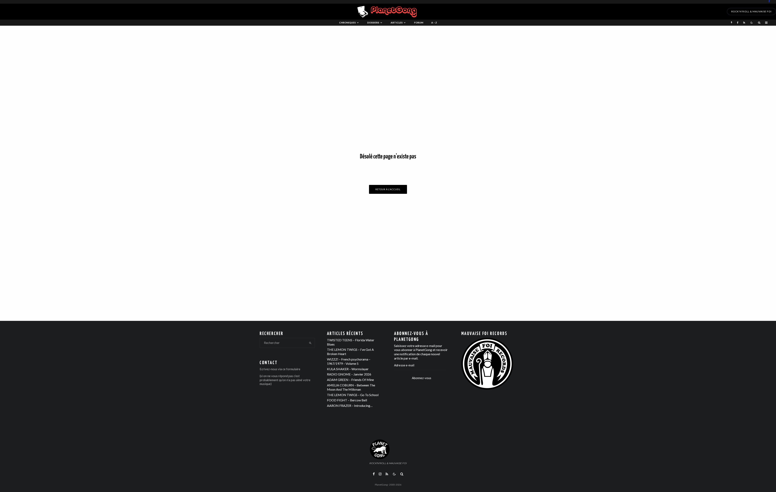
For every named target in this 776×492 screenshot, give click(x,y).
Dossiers (373, 22)
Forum (418, 22)
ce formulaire (291, 369)
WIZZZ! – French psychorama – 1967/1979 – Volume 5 (348, 361)
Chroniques (347, 22)
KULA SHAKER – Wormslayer (348, 369)
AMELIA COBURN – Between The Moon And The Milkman (351, 387)
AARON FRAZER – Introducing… (350, 405)
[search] (310, 343)
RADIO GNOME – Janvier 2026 (349, 374)
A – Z (434, 22)
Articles (397, 22)
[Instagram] (380, 474)
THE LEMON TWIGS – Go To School (353, 395)
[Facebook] (769, 1)
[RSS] (744, 23)
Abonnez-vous (421, 378)
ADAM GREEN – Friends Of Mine (350, 380)
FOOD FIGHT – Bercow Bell (347, 400)
